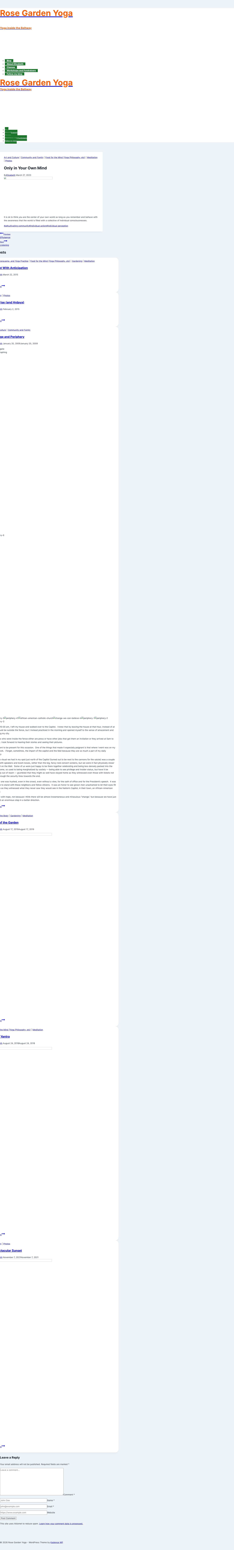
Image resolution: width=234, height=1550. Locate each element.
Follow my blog (14, 74)
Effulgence (5, 236)
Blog (9, 60)
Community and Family (32, 157)
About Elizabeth (15, 64)
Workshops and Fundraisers (21, 70)
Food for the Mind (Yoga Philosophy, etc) (65, 157)
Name (51, 1500)
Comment (69, 1494)
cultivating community (17, 226)
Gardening (77, 261)
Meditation (92, 157)
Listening (4, 243)
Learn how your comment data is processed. (61, 1523)
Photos (8, 161)
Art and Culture (11, 157)
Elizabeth (10, 175)
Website (51, 1512)
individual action (37, 226)
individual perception (57, 226)
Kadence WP (56, 1542)
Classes (11, 67)
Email (50, 1506)
